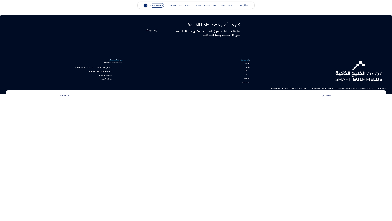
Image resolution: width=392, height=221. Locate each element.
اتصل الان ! (152, 30)
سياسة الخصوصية (65, 95)
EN (146, 5)
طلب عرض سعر (157, 5)
